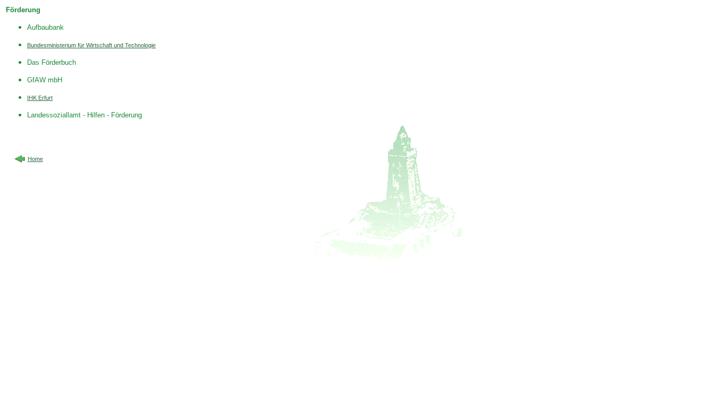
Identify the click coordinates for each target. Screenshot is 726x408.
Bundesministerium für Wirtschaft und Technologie (91, 45)
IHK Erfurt (40, 98)
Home (35, 159)
